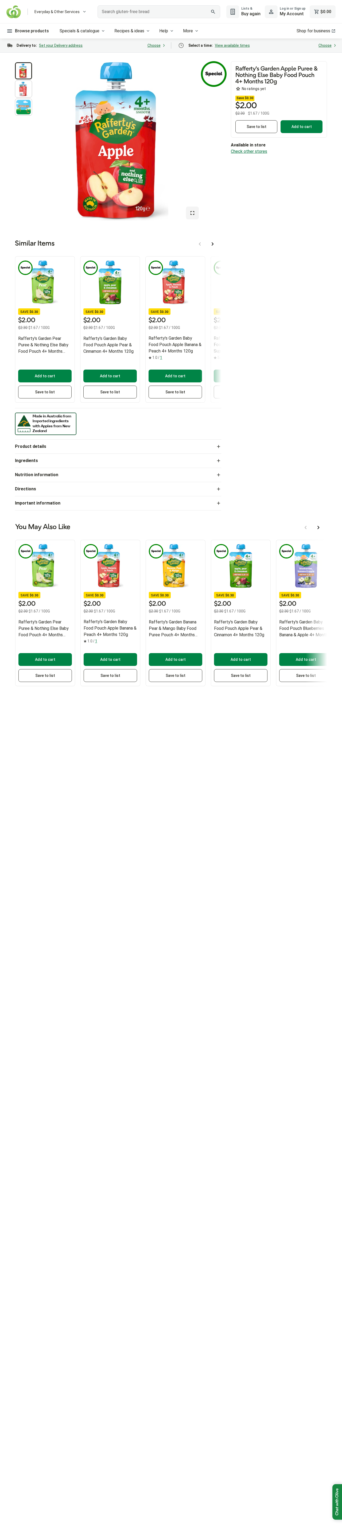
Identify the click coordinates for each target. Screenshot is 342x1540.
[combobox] (159, 11)
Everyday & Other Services (57, 12)
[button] (23, 71)
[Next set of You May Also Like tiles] (318, 527)
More (188, 30)
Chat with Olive (337, 1501)
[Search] (213, 12)
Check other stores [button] (249, 151)
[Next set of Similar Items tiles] (212, 244)
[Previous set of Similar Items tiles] (200, 244)
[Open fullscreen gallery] (192, 213)
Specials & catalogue (79, 30)
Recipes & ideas (129, 30)
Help (163, 30)
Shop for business (313, 30)
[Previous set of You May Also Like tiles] (305, 527)
